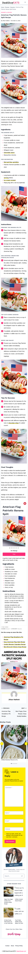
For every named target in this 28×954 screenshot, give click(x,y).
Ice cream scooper (10, 180)
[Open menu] (25, 2)
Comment (8, 787)
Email (7, 821)
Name (7, 813)
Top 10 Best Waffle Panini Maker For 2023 (19, 922)
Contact (7, 945)
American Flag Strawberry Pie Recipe (6, 712)
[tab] (11, 763)
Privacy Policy (19, 945)
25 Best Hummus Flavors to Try (9, 759)
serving (6, 177)
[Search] (22, 876)
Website (7, 829)
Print (14, 554)
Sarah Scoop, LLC (21, 951)
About (12, 945)
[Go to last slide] (1, 743)
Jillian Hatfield (6, 20)
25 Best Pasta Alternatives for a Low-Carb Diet (8, 922)
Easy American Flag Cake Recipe (14, 642)
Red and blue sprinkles (11, 162)
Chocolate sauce (9, 152)
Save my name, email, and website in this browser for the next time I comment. (14, 835)
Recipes (9, 12)
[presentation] (8, 892)
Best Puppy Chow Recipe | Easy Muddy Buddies (21, 712)
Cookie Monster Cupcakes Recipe (15, 644)
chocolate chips (13, 423)
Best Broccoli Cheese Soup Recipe (15, 647)
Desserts (4, 12)
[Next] (26, 743)
